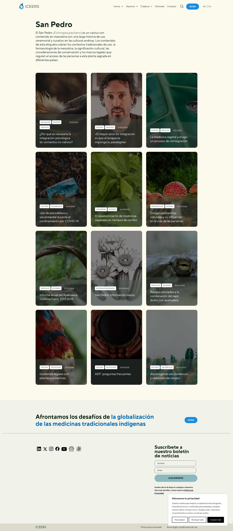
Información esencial (105, 288)
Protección (56, 367)
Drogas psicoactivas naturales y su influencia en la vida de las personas (166, 217)
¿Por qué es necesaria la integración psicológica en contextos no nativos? (56, 138)
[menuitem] (204, 6)
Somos (117, 6)
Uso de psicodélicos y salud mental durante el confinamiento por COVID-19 (59, 217)
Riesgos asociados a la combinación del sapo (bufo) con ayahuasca (164, 296)
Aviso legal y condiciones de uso (182, 527)
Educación (45, 122)
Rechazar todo (197, 520)
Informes (56, 288)
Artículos (45, 288)
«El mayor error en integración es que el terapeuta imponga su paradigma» (115, 138)
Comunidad (101, 209)
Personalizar (180, 520)
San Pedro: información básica (114, 295)
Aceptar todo (215, 520)
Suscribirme (175, 478)
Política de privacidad (151, 527)
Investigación (157, 206)
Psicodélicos (56, 206)
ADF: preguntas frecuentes (113, 374)
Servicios (45, 127)
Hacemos (130, 6)
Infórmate (160, 6)
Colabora (145, 6)
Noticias (56, 122)
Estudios (44, 206)
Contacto (171, 6)
